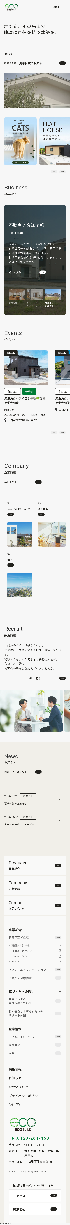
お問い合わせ (18, 1087)
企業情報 (15, 1028)
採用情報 (15, 1069)
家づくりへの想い (21, 991)
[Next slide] (62, 171)
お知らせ (15, 1078)
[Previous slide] (54, 171)
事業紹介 (15, 929)
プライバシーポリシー (25, 1095)
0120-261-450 (29, 1138)
